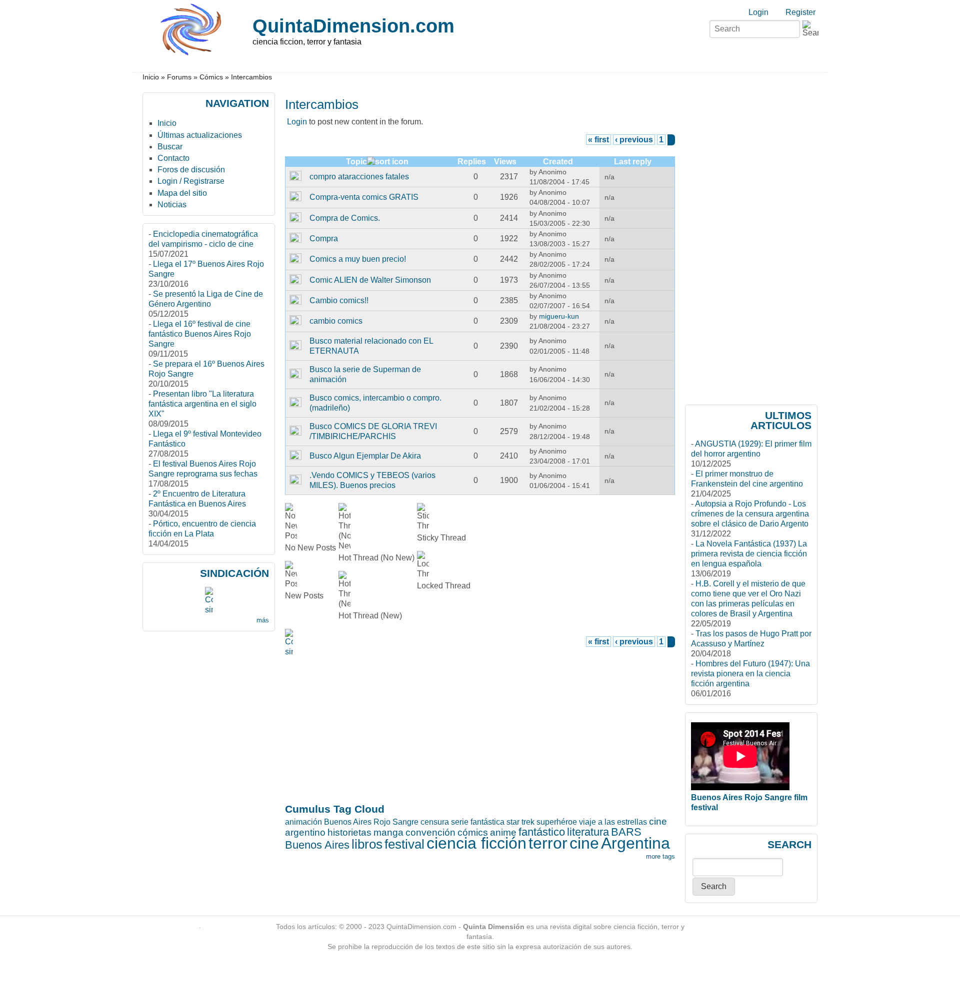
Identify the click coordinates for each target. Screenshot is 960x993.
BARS (626, 832)
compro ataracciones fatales (359, 176)
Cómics (211, 77)
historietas (350, 832)
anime (503, 832)
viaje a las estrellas (613, 822)
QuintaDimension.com (353, 25)
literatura (588, 832)
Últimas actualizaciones (200, 135)
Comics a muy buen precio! (358, 259)
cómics (473, 832)
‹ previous (634, 139)
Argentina (635, 843)
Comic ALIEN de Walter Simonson (370, 280)
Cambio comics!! (339, 300)
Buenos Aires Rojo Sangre (371, 822)
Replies (472, 161)
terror (548, 843)
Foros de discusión (191, 169)
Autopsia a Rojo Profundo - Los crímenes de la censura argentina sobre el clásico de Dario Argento (750, 513)
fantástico (541, 832)
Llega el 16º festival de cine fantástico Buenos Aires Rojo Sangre (199, 334)
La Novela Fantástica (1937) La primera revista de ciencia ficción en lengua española (749, 553)
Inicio (150, 77)
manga (389, 832)
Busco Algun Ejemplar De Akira (365, 456)
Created (558, 161)
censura (434, 822)
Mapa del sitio (182, 193)
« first (598, 139)
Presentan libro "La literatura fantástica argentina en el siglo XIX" (202, 404)
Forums (179, 77)
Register (801, 12)
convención (431, 832)
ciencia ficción (476, 843)
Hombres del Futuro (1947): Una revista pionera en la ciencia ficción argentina (750, 673)
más (262, 620)
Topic (356, 161)
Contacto (174, 158)
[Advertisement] (324, 642)
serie (459, 822)
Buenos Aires (317, 845)
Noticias (172, 204)
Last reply (633, 161)
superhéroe (556, 822)
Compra (324, 238)
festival (404, 844)
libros (367, 844)
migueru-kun (559, 316)
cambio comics (336, 321)
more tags (660, 856)
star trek (520, 822)
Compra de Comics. (345, 218)
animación (303, 822)
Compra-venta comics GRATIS (364, 197)
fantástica (487, 822)
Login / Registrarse (191, 181)
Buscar (170, 146)
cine (584, 843)
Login (758, 12)
